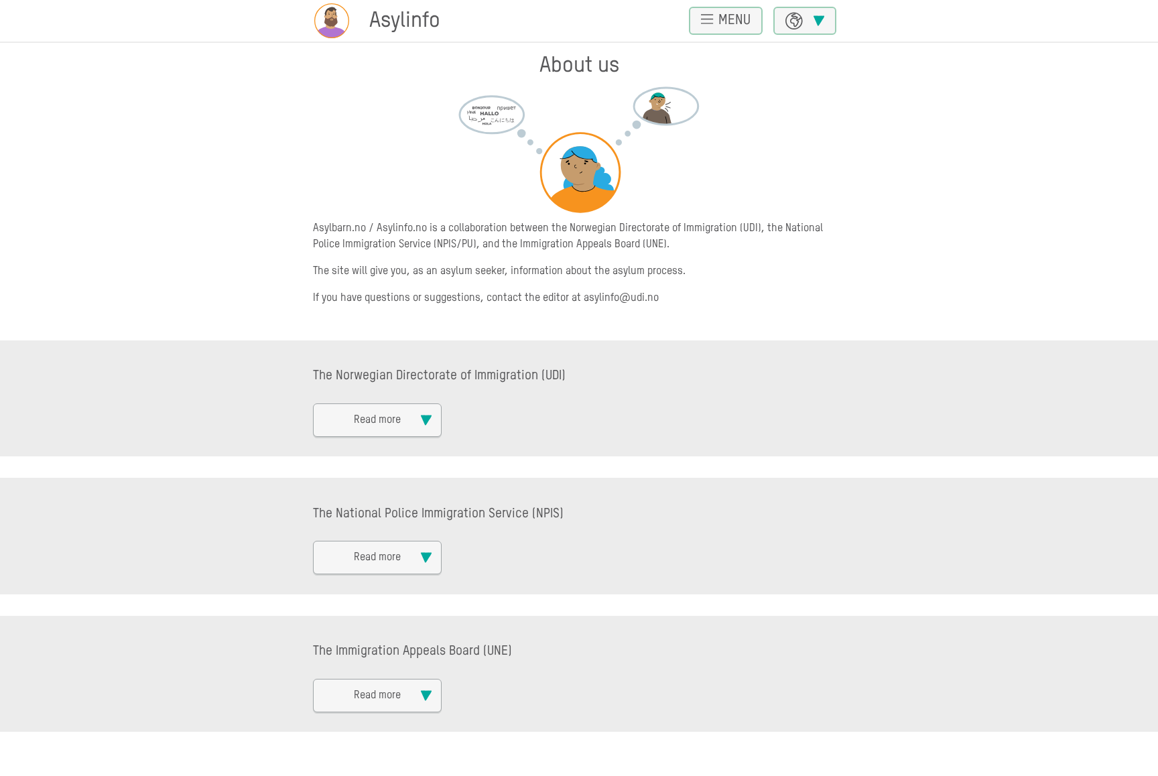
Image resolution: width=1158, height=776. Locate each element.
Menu (734, 20)
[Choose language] (804, 21)
